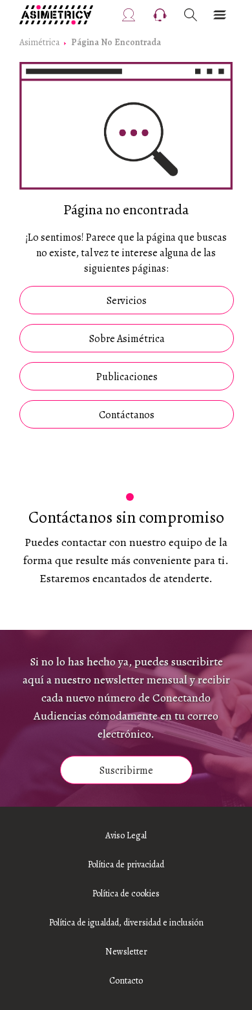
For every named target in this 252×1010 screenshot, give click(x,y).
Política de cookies (126, 893)
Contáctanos (126, 415)
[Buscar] (190, 14)
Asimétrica (39, 42)
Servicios (127, 301)
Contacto (126, 981)
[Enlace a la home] (56, 15)
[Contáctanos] (160, 14)
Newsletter (126, 951)
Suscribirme (126, 770)
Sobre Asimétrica (127, 339)
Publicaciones (127, 377)
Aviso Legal (126, 835)
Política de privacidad (126, 864)
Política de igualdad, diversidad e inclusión (126, 922)
